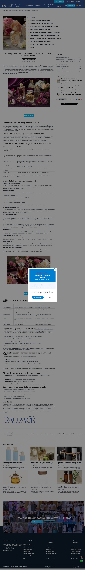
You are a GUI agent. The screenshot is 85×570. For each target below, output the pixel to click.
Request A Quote (37, 297)
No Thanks (49, 297)
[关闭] (55, 269)
